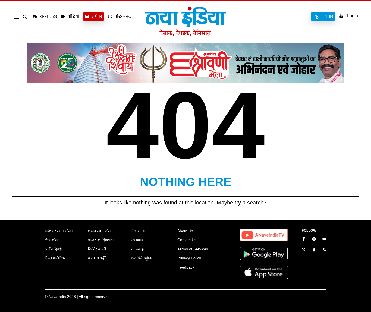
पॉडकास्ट (123, 16)
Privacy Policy (189, 258)
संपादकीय (137, 240)
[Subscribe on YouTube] (324, 239)
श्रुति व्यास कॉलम (100, 231)
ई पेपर (97, 16)
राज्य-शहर (48, 16)
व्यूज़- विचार (323, 16)
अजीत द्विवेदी (53, 249)
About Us (185, 231)
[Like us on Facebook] (304, 239)
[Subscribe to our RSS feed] (324, 250)
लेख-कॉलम (52, 240)
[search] (26, 17)
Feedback (185, 267)
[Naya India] (185, 34)
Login (352, 16)
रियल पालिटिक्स (55, 258)
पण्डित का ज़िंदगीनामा (102, 240)
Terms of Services (192, 249)
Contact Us (186, 240)
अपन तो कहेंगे (97, 258)
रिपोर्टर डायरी (97, 249)
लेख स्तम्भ (138, 231)
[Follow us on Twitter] (304, 250)
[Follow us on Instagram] (314, 239)
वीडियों (73, 16)
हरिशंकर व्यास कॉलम (59, 231)
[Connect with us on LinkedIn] (314, 250)
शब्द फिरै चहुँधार (142, 258)
